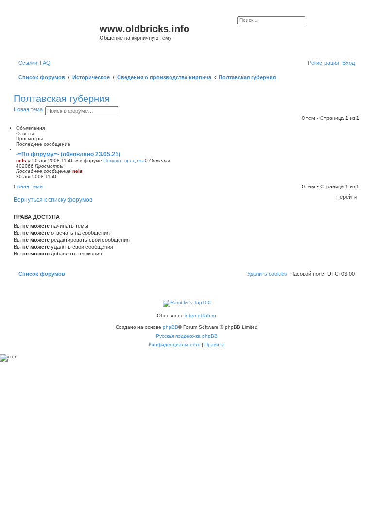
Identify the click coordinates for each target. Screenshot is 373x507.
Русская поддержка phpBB (187, 335)
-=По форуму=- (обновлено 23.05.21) (68, 154)
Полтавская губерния (62, 98)
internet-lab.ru (200, 315)
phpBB (170, 327)
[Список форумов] (58, 31)
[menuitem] (45, 62)
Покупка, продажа (124, 160)
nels (21, 160)
